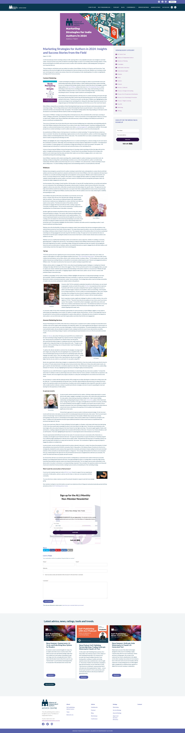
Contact (139, 704)
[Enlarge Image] (92, 29)
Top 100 (120, 104)
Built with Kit (75, 540)
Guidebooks (94, 707)
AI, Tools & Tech (122, 54)
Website (45, 568)
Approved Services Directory (115, 717)
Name (45, 561)
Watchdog (120, 107)
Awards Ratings (117, 713)
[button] (46, 550)
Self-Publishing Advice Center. (60, 486)
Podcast (120, 84)
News (119, 77)
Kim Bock (87, 286)
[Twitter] (159, 2)
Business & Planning (123, 61)
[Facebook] (162, 2)
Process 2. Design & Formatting (125, 90)
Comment (45, 580)
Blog (92, 713)
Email (77, 561)
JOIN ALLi (172, 1)
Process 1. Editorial (122, 87)
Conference (94, 718)
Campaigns (120, 64)
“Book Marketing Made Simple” (86, 256)
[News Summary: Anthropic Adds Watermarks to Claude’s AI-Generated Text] (125, 640)
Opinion (120, 80)
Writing (120, 110)
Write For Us (69, 714)
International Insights (123, 71)
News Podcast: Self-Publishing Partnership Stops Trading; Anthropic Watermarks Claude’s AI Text (92, 647)
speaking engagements (82, 127)
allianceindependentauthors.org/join (51, 720)
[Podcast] (166, 2)
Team (67, 712)
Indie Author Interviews (123, 67)
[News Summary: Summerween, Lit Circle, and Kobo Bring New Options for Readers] (59, 640)
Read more (50, 675)
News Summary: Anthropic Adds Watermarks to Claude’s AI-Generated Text (123, 645)
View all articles (49, 684)
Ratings (115, 704)
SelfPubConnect (68, 472)
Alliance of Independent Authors (126, 57)
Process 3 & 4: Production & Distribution (128, 94)
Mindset (120, 74)
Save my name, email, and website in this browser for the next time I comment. (64, 574)
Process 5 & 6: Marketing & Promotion (127, 97)
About (68, 704)
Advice (93, 704)
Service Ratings (117, 710)
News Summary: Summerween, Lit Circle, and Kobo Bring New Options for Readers (59, 645)
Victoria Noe (89, 400)
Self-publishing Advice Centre (70, 708)
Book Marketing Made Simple (93, 87)
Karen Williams (72, 87)
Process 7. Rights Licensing (124, 100)
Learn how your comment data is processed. (73, 605)
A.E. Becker (49, 336)
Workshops (94, 716)
